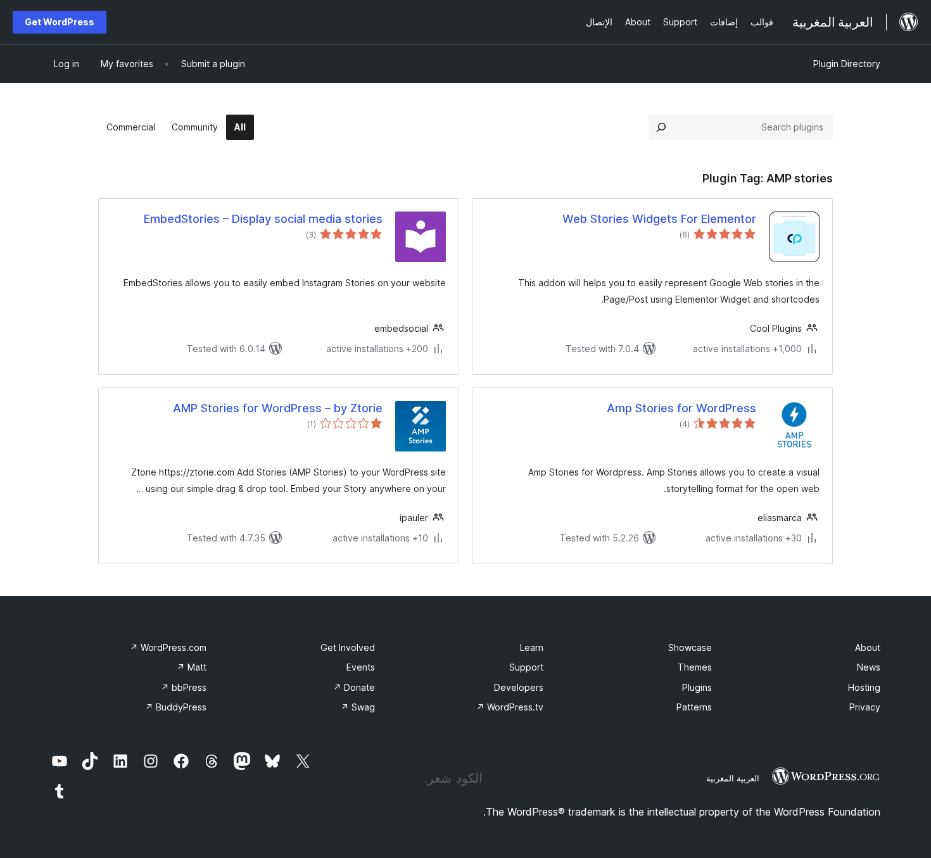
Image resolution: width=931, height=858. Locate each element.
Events (360, 667)
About (867, 647)
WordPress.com (168, 647)
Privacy (864, 707)
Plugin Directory (846, 63)
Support (526, 667)
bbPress (183, 687)
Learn (531, 647)
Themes (695, 667)
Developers (518, 687)
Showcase (690, 647)
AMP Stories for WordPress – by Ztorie (278, 408)
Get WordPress (59, 21)
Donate (354, 687)
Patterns (694, 707)
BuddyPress (175, 707)
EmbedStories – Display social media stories (263, 218)
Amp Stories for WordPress (681, 408)
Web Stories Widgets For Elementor (659, 218)
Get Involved (347, 647)
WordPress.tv (509, 707)
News (868, 667)
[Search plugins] (661, 127)
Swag (358, 707)
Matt (191, 667)
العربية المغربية (732, 778)
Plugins (697, 687)
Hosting (864, 687)
